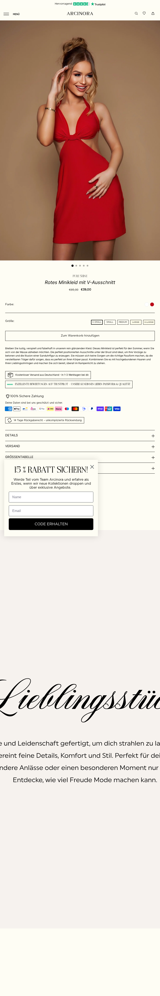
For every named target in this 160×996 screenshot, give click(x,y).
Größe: (9, 321)
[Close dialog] (92, 467)
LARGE (135, 322)
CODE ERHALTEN (51, 524)
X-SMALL (96, 322)
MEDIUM (123, 322)
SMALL (109, 322)
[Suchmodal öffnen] (137, 14)
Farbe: (9, 304)
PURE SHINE (80, 276)
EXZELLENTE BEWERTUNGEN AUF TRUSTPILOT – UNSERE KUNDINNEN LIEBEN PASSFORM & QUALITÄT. (73, 384)
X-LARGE (149, 322)
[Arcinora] (80, 13)
